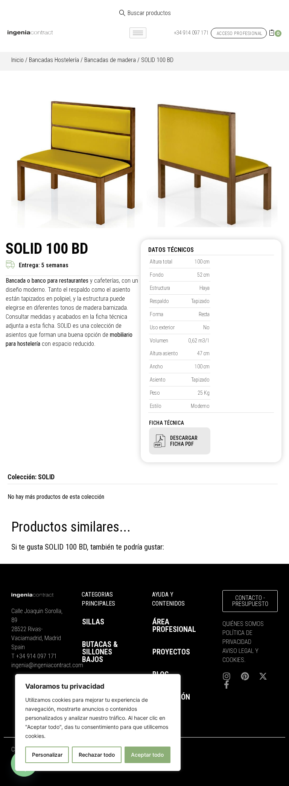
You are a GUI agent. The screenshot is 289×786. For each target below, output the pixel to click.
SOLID (46, 477)
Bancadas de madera (110, 60)
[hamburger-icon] (137, 32)
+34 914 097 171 (36, 656)
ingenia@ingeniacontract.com (47, 665)
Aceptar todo (147, 754)
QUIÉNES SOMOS (243, 623)
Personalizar (47, 754)
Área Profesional (174, 625)
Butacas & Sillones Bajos (100, 652)
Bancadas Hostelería (54, 60)
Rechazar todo (97, 754)
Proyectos (171, 651)
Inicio (17, 60)
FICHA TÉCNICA (166, 423)
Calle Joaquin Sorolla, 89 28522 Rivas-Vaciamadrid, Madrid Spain (36, 629)
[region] (98, 722)
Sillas (93, 621)
